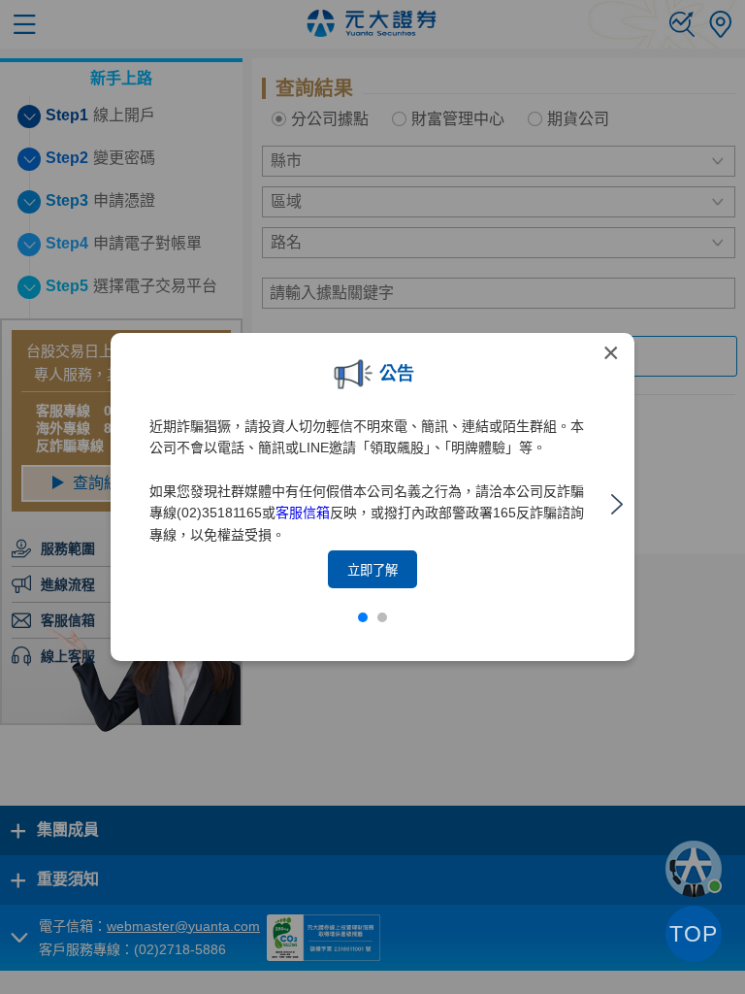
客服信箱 (302, 512)
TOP (693, 933)
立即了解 (372, 570)
